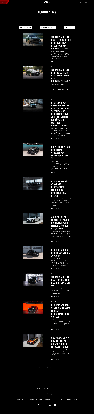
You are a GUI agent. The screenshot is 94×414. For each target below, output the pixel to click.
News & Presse (66, 394)
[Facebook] (44, 405)
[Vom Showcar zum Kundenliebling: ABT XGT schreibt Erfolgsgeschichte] (33, 340)
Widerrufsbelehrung (36, 399)
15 (50, 368)
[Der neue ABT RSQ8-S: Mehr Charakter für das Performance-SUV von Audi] (33, 307)
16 (54, 368)
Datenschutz (48, 399)
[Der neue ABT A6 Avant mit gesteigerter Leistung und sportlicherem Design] (33, 183)
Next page (74, 368)
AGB (27, 399)
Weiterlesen (54, 61)
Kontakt (58, 394)
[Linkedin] (55, 405)
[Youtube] (49, 405)
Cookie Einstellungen (71, 399)
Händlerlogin (50, 394)
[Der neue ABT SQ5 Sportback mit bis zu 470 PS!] (33, 252)
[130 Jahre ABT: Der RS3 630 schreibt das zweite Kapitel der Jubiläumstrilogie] (33, 72)
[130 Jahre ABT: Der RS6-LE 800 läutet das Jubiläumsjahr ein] (33, 279)
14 (47, 368)
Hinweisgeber (58, 399)
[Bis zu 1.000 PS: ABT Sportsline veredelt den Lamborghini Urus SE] (33, 149)
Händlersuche (40, 394)
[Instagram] (38, 405)
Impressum (20, 399)
